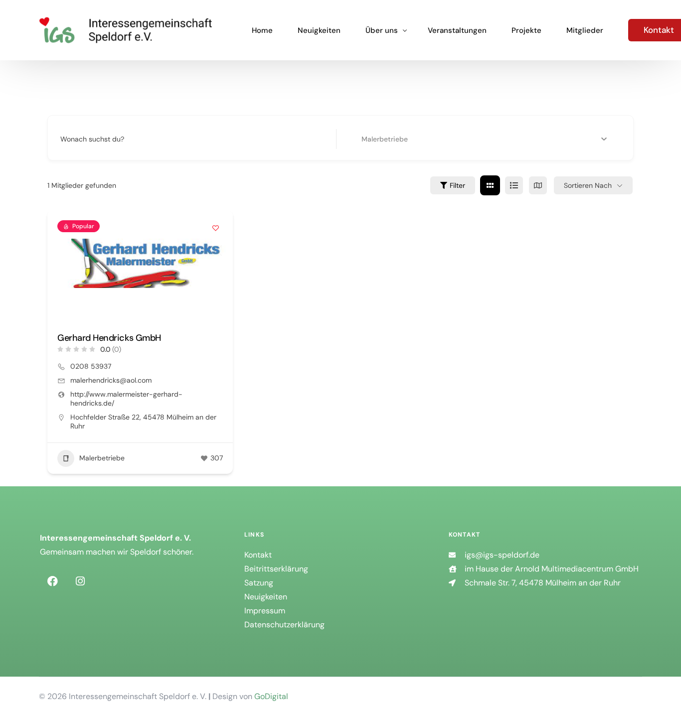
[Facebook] (52, 581)
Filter (457, 185)
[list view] (514, 185)
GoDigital (271, 696)
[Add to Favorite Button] (215, 227)
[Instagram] (80, 581)
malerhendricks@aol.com (111, 380)
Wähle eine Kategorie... (381, 139)
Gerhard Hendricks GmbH (109, 338)
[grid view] (490, 185)
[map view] (538, 185)
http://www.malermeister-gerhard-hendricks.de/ (126, 399)
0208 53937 (90, 366)
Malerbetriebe (102, 457)
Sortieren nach (588, 185)
